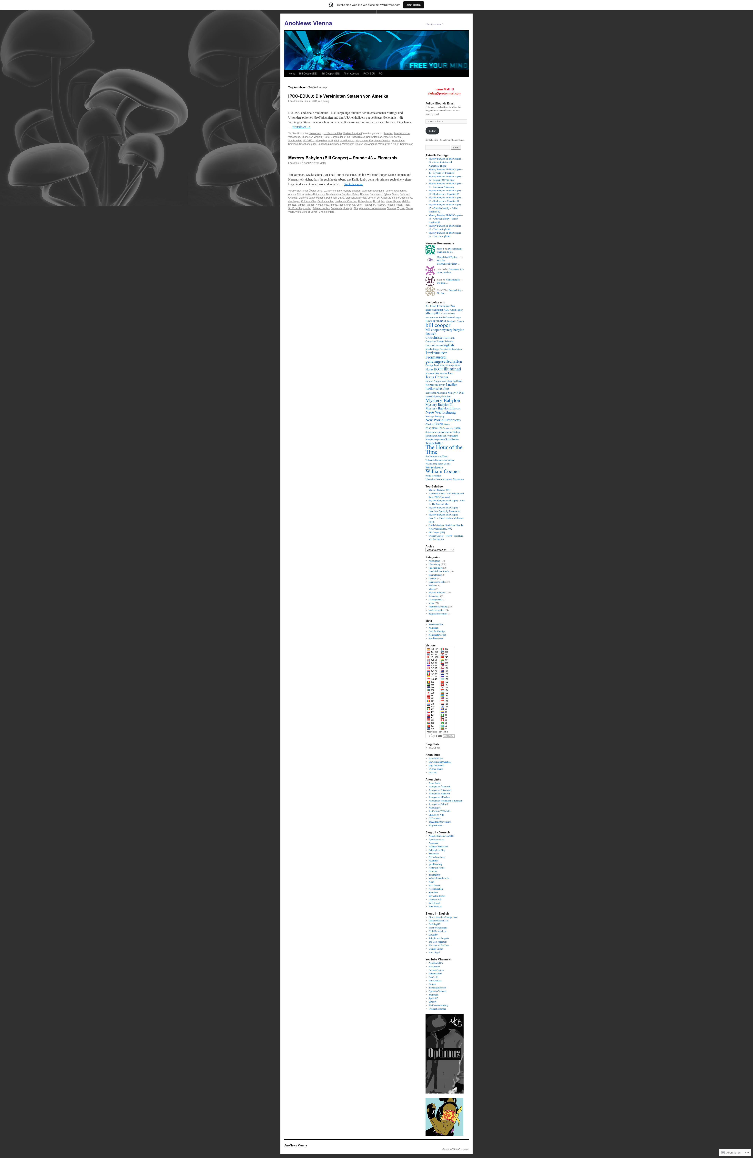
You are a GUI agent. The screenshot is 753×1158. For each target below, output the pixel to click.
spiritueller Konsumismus (372, 208)
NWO (457, 420)
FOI (381, 73)
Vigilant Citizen (436, 948)
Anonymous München (439, 797)
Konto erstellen (436, 624)
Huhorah (433, 871)
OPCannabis (434, 818)
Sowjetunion (439, 439)
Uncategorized (435, 599)
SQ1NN (433, 1001)
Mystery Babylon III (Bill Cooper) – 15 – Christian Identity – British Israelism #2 (446, 208)
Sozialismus (452, 439)
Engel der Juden (398, 197)
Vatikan (450, 459)
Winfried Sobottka (437, 1008)
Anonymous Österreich (439, 786)
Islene (389, 201)
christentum (441, 337)
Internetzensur (435, 574)
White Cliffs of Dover (306, 211)
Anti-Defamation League (449, 317)
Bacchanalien (333, 194)
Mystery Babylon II (439, 404)
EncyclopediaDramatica (439, 761)
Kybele (397, 201)
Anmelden (433, 627)
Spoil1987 (433, 998)
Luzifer (451, 384)
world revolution (433, 475)
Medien (429, 396)
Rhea (407, 204)
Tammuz (391, 208)
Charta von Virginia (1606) (315, 136)
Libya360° (433, 934)
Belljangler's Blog (437, 849)
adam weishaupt (434, 309)
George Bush (432, 365)
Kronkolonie (398, 140)
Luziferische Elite (333, 133)
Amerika (388, 133)
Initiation (430, 373)
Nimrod (333, 204)
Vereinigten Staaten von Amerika (359, 143)
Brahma (364, 194)
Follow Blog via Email (440, 103)
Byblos (387, 194)
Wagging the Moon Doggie (438, 463)
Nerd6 (432, 881)
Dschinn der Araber (377, 197)
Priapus (391, 204)
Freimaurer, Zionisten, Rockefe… (450, 271)
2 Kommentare (326, 211)
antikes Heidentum (315, 194)
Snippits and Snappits (439, 938)
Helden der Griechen (346, 201)
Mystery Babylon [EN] (439, 489)
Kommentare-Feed (437, 634)
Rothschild (448, 428)
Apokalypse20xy (437, 839)
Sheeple (347, 208)
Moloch (311, 204)
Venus (409, 208)
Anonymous (434, 560)
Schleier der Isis (321, 208)
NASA (457, 408)
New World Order (440, 419)
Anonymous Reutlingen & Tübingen (445, 800)
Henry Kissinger (447, 365)
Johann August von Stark (439, 381)
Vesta (291, 211)
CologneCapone (436, 969)
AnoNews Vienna (308, 23)
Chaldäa (292, 197)
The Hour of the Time (444, 449)
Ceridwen (405, 194)
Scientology (434, 595)
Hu (374, 201)
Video (431, 602)
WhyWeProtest (436, 825)
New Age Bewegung (435, 416)
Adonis (292, 194)
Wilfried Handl (436, 768)
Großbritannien (374, 136)
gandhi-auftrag (435, 864)
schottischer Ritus (449, 432)
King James (362, 140)
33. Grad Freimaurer (438, 306)
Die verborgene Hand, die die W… (449, 250)
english (448, 345)
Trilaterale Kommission (436, 459)
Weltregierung (434, 467)
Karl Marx (457, 380)
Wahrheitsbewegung (373, 190)
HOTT (438, 369)
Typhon (401, 208)
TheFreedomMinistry (438, 1005)
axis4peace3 (434, 966)
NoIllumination (436, 888)
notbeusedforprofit (437, 987)
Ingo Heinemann (436, 765)
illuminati (452, 369)
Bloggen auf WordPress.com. (455, 1148)
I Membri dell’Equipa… (448, 257)
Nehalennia (322, 204)
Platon (447, 424)
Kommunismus (435, 384)
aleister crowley (448, 313)
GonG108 (433, 976)
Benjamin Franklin (455, 321)
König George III (324, 140)
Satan (457, 428)
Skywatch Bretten (437, 895)
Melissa (292, 204)
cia (453, 337)
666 (453, 306)
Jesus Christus (437, 376)
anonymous (432, 317)
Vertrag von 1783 (387, 143)
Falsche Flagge (436, 567)
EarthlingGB (434, 924)
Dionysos (361, 197)
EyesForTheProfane (438, 927)
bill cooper (438, 325)
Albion (300, 194)
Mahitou (406, 201)
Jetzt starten (414, 4)
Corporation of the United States (348, 136)
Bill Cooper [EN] (330, 73)
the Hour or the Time (436, 456)
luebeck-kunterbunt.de (439, 878)
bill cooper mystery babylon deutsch (445, 331)
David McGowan (434, 345)
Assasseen (433, 842)
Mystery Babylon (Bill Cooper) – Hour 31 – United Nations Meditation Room (446, 518)
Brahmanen (376, 194)
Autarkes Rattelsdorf (438, 846)
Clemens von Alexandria (312, 197)
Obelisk (430, 424)
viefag (326, 101)
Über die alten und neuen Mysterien (445, 479)
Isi (378, 201)
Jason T (440, 248)
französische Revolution (451, 349)
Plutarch (380, 204)
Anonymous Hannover (439, 793)
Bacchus (346, 194)
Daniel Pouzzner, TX (438, 920)
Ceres (395, 194)
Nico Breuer (434, 885)
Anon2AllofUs (436, 962)
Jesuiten (443, 373)
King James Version (379, 140)
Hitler (457, 365)
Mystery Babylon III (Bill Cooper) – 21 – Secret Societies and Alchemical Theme (446, 162)
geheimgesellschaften (444, 361)
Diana (341, 197)
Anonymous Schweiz (439, 804)
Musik (432, 588)
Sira (356, 208)
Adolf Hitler (456, 309)
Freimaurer (436, 352)
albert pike (433, 313)
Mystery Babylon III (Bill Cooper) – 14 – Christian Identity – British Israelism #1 (446, 218)
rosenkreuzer (435, 428)
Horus (429, 369)
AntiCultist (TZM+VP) (439, 811)
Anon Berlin (434, 782)
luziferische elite (437, 388)
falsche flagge (432, 349)
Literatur (433, 578)
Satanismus (431, 432)
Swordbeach (434, 902)
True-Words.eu (435, 906)
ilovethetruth (434, 874)
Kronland (293, 143)
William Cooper (442, 470)
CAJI (429, 337)
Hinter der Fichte (436, 867)
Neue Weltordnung (441, 412)
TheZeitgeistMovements (440, 821)
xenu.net (433, 772)
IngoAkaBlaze (435, 980)
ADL (446, 309)
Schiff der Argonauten (299, 208)
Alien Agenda (351, 73)
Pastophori (369, 204)
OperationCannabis (438, 991)
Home (292, 73)
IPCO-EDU (369, 73)
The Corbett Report (438, 941)
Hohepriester (365, 201)
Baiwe (355, 194)
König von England (344, 140)
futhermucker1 (435, 973)
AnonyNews (435, 807)
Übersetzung (315, 133)
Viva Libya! (434, 952)
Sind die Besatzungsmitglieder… (448, 262)
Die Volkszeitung (437, 857)
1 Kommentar (405, 143)
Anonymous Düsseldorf (440, 789)
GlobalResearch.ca (437, 931)
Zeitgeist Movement (438, 613)
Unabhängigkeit (307, 143)
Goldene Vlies (308, 201)
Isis (383, 201)
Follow (432, 130)
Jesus (450, 373)
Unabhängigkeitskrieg (329, 143)
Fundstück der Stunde (439, 571)
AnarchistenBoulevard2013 (441, 835)
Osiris (359, 204)
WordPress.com (436, 638)
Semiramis (336, 208)
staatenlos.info (435, 899)
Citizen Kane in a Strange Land (443, 916)
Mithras (302, 204)
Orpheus (350, 204)
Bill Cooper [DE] (308, 73)
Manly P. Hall (456, 392)
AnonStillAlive (436, 758)
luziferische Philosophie (436, 392)
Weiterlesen (301, 127)
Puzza (399, 204)
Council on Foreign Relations (440, 341)
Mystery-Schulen (441, 396)
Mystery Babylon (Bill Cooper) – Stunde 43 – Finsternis (342, 158)
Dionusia (350, 197)
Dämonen (331, 197)
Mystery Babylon (352, 133)
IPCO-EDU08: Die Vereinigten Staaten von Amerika (338, 96)
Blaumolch (434, 853)
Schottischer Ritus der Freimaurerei (442, 435)
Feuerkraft (433, 860)
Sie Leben (433, 892)
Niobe (341, 204)
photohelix (433, 994)
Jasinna (432, 984)
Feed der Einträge (437, 631)
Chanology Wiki (436, 814)
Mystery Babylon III (440, 408)
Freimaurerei (436, 357)
